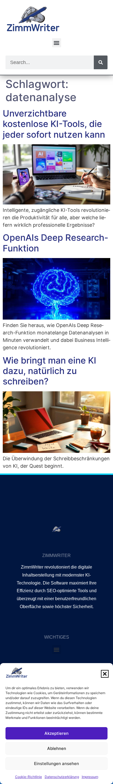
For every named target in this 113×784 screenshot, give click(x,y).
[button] (105, 674)
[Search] (101, 62)
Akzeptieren (56, 733)
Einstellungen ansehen (56, 763)
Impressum (90, 777)
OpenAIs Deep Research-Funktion (55, 242)
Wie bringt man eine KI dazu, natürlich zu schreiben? (49, 371)
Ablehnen (56, 748)
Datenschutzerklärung (62, 777)
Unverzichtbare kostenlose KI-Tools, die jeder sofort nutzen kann (54, 124)
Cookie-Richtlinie (28, 777)
